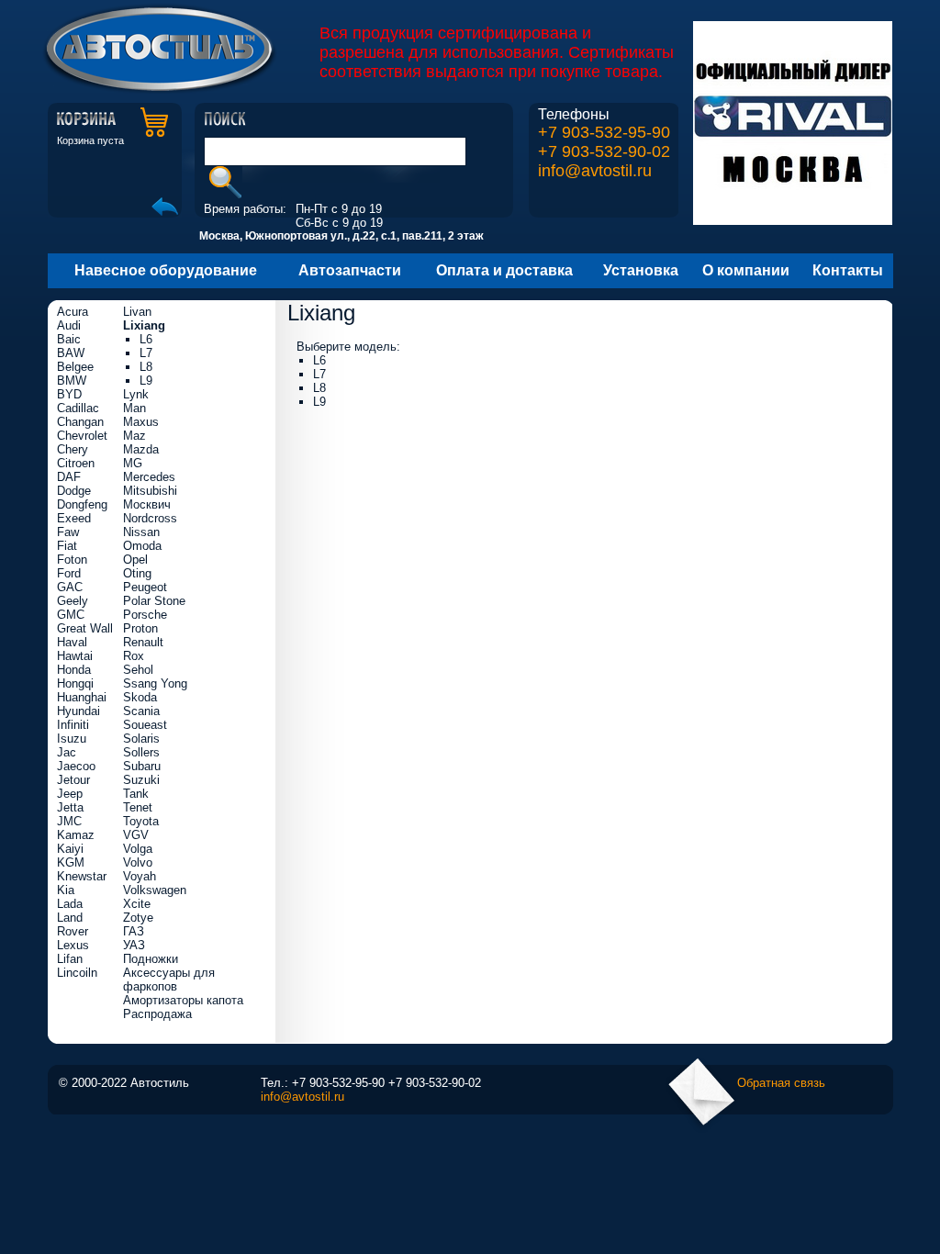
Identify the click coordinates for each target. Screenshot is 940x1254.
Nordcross (150, 518)
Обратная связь (781, 1083)
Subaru (142, 766)
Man (134, 408)
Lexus (73, 945)
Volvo (137, 862)
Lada (70, 904)
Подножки (150, 959)
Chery (72, 449)
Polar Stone (154, 601)
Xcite (137, 904)
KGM (70, 862)
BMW (71, 380)
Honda (74, 670)
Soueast (145, 725)
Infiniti (73, 725)
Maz (134, 435)
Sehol (138, 670)
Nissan (141, 532)
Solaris (141, 738)
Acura (72, 312)
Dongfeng (82, 504)
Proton (140, 628)
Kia (65, 890)
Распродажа (157, 1014)
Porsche (145, 614)
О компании (745, 270)
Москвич (147, 504)
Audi (69, 325)
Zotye (138, 917)
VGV (136, 835)
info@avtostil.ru (595, 171)
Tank (136, 794)
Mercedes (149, 477)
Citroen (76, 463)
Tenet (137, 807)
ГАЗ (133, 931)
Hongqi (75, 683)
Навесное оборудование (165, 270)
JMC (69, 821)
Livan (137, 312)
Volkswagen (154, 890)
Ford (69, 573)
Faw (68, 532)
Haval (72, 642)
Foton (72, 559)
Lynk (136, 394)
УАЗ (134, 945)
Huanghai (81, 697)
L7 (319, 374)
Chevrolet (82, 435)
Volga (137, 849)
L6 (319, 360)
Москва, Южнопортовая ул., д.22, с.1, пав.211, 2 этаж (341, 236)
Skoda (140, 697)
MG (132, 463)
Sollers (141, 752)
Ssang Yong (155, 683)
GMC (70, 614)
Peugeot (145, 587)
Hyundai (78, 711)
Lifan (70, 959)
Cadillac (78, 408)
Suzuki (141, 780)
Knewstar (81, 876)
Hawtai (75, 656)
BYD (69, 394)
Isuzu (71, 738)
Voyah (139, 876)
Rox (133, 656)
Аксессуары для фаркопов (169, 979)
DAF (69, 477)
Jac (66, 752)
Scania (141, 711)
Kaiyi (70, 849)
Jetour (73, 780)
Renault (143, 642)
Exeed (74, 518)
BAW (70, 353)
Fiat (67, 546)
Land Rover (72, 924)
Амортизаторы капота (183, 1000)
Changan (80, 422)
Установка (640, 270)
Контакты (847, 270)
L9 (319, 402)
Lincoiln (77, 973)
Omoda (142, 546)
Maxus (141, 422)
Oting (137, 573)
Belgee (75, 367)
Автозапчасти (349, 270)
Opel (135, 559)
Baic (69, 339)
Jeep (70, 794)
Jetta (70, 807)
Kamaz (76, 835)
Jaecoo (76, 766)
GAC (70, 587)
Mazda (141, 449)
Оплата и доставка (504, 270)
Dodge (74, 491)
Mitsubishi (150, 491)
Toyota (141, 821)
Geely (72, 601)
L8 (319, 388)
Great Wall (85, 628)
